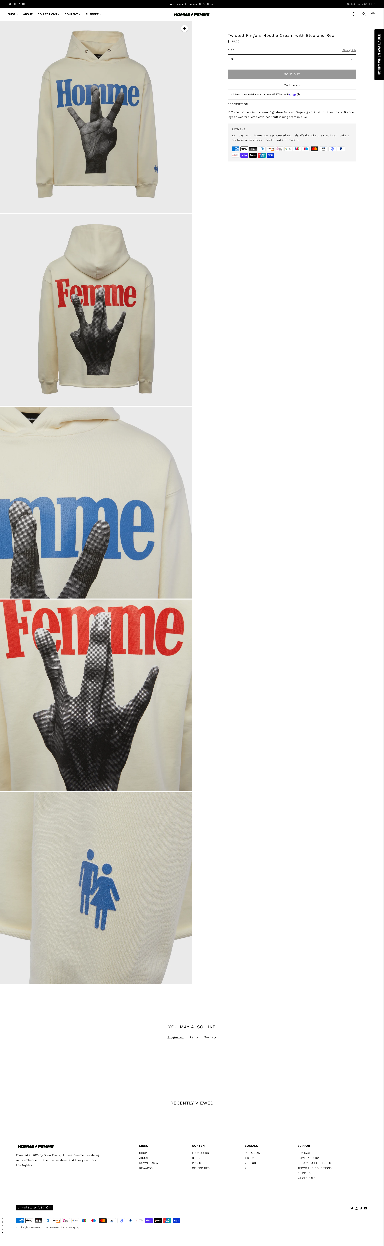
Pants (194, 1037)
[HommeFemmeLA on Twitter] (10, 4)
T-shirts (210, 1037)
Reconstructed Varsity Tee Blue (37, 1184)
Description (238, 104)
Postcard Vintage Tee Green (213, 1184)
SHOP (12, 14)
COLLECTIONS (47, 14)
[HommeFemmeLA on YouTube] (23, 4)
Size (231, 50)
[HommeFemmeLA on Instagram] (14, 4)
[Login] (363, 14)
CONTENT (71, 14)
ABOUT (28, 14)
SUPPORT (92, 14)
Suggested (175, 1037)
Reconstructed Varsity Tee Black (305, 1184)
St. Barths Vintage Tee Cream (125, 1184)
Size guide (349, 50)
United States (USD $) (360, 4)
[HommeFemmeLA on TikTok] (18, 4)
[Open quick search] (354, 14)
